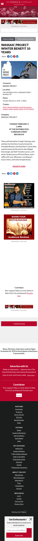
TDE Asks (19, 417)
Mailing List (19, 448)
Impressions (19, 409)
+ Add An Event (19, 324)
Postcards (19, 412)
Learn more (30, 375)
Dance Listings (8, 39)
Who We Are (19, 475)
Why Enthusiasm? (19, 478)
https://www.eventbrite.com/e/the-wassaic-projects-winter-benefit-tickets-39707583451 (18, 108)
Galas (19, 441)
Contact (19, 498)
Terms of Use (19, 501)
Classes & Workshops (19, 433)
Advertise (19, 462)
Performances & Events (26, 39)
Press (19, 483)
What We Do (19, 480)
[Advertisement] (19, 265)
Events (19, 430)
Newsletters (20, 486)
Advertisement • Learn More (19, 26)
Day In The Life (19, 415)
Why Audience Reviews (19, 454)
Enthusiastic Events (19, 459)
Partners (19, 488)
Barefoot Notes (19, 420)
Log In (19, 496)
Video (19, 423)
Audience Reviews (19, 451)
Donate (19, 395)
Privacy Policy (19, 504)
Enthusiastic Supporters (19, 467)
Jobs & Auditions (19, 436)
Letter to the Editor (19, 457)
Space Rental (19, 438)
